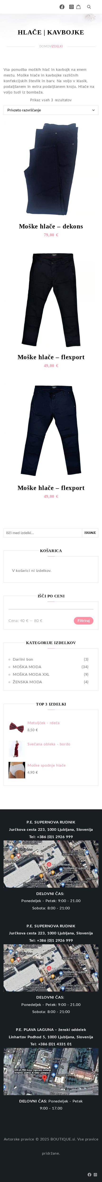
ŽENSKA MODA (27, 682)
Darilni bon (23, 659)
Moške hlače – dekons (51, 226)
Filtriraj (84, 621)
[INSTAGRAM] (71, 7)
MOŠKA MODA (27, 667)
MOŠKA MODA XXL (31, 674)
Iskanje (90, 533)
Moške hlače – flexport (51, 357)
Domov (45, 46)
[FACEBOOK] (62, 7)
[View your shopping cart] (79, 6)
